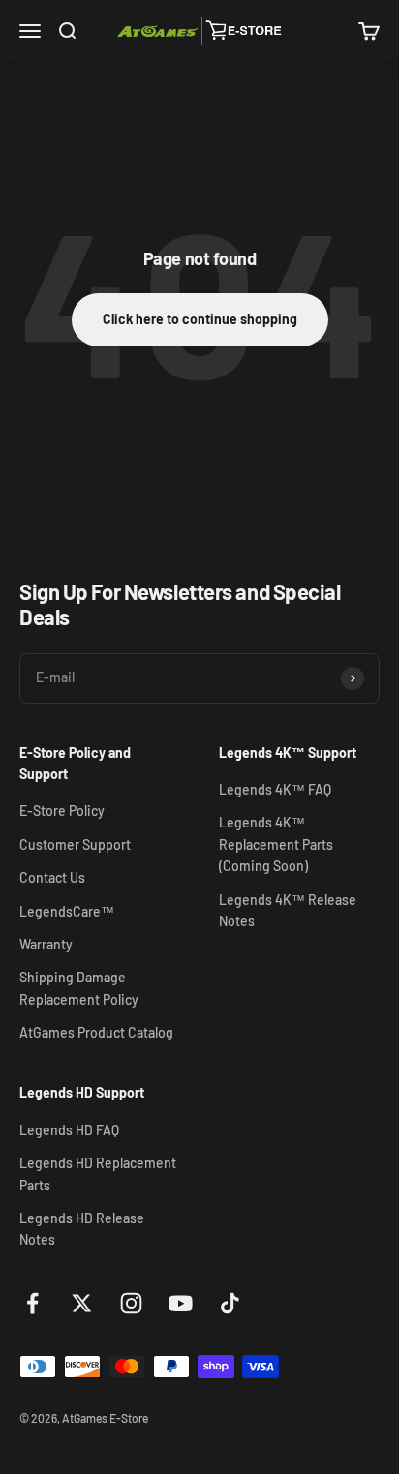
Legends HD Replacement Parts (97, 1173)
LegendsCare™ (66, 911)
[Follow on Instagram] (131, 1303)
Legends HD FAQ (69, 1130)
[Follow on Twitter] (82, 1303)
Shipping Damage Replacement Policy (78, 988)
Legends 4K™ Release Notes (287, 910)
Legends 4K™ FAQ (275, 789)
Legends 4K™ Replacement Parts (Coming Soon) (276, 844)
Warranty (46, 944)
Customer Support (75, 844)
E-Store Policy (62, 810)
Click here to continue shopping (200, 319)
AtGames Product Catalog (96, 1032)
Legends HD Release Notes (81, 1229)
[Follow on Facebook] (32, 1303)
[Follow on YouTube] (181, 1303)
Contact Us (52, 877)
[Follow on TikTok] (230, 1303)
